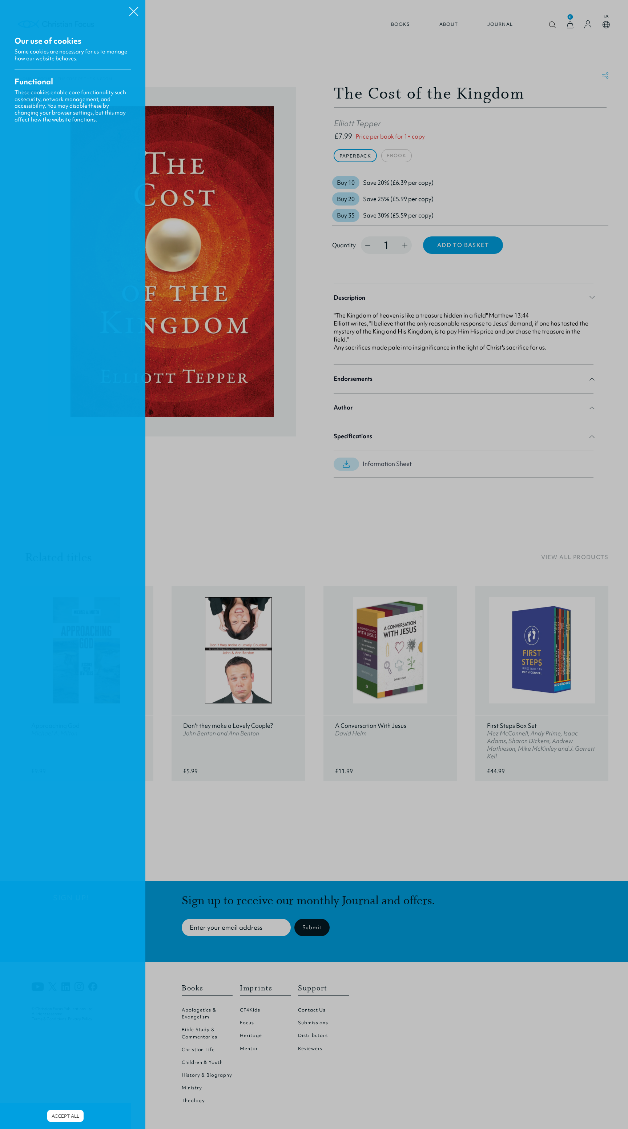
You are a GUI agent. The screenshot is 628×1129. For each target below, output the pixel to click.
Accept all (65, 1116)
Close (134, 9)
